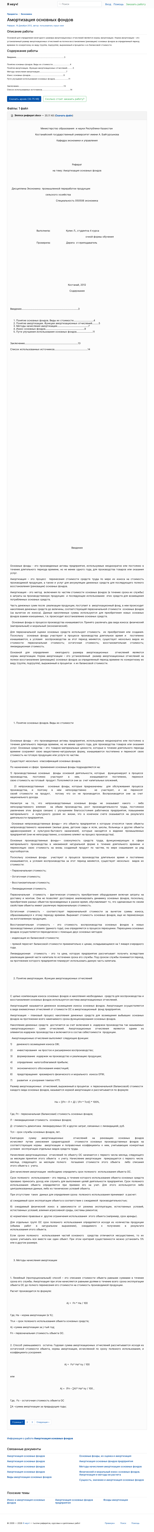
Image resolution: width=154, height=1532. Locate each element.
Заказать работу (136, 4)
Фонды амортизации (115, 1499)
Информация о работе (40, 1438)
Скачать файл (63, 115)
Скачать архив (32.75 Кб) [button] (24, 98)
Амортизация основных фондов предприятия (106, 1461)
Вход (108, 4)
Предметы (12, 14)
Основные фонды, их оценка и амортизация (105, 1455)
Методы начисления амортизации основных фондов (110, 1466)
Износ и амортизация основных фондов (26, 1501)
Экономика (26, 14)
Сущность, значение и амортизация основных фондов (111, 1479)
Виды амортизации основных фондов (29, 1476)
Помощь (119, 4)
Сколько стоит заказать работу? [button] (64, 98)
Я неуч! (26, 1523)
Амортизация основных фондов (26, 1455)
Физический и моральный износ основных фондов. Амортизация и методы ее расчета (109, 1473)
